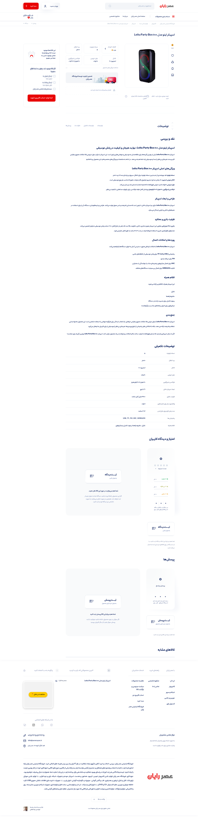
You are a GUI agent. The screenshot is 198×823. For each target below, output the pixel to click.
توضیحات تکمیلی (89, 126)
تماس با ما (155, 686)
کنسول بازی (171, 704)
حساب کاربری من (138, 695)
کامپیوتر (172, 686)
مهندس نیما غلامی (35, 810)
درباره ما (125, 16)
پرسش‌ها (68, 126)
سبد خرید (140, 701)
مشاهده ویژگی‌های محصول (110, 68)
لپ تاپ (172, 681)
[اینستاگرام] (33, 725)
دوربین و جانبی (169, 698)
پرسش (34, 24)
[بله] (24, 725)
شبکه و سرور (170, 692)
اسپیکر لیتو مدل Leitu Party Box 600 (97, 680)
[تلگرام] (51, 725)
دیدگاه (25, 24)
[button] (108, 670)
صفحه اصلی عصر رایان (138, 16)
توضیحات (100, 126)
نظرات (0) (77, 126)
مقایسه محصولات (137, 681)
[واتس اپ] (42, 725)
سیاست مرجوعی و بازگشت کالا (137, 688)
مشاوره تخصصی (114, 16)
